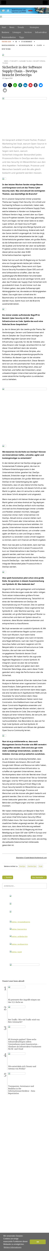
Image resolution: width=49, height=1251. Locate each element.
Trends (21, 27)
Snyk (40, 866)
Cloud (39, 45)
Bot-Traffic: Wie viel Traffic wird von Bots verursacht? (24, 1020)
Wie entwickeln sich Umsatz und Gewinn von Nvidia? (22, 1067)
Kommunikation (9, 37)
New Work (6, 49)
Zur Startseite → (38, 877)
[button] (5, 85)
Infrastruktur (41, 32)
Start (4, 27)
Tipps (21, 37)
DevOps (22, 866)
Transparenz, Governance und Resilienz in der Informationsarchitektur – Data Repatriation (21, 1089)
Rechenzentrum (25, 45)
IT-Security (14, 61)
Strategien (34, 27)
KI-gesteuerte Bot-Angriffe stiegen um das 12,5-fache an (24, 1001)
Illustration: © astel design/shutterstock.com (31, 858)
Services (28, 32)
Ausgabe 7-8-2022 (25, 61)
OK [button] (38, 1242)
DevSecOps (32, 866)
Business (5, 32)
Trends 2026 (6, 42)
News (11, 27)
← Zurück (8, 877)
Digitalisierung (8, 45)
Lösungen (17, 32)
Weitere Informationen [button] (12, 1247)
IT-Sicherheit (26, 42)
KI (16, 42)
